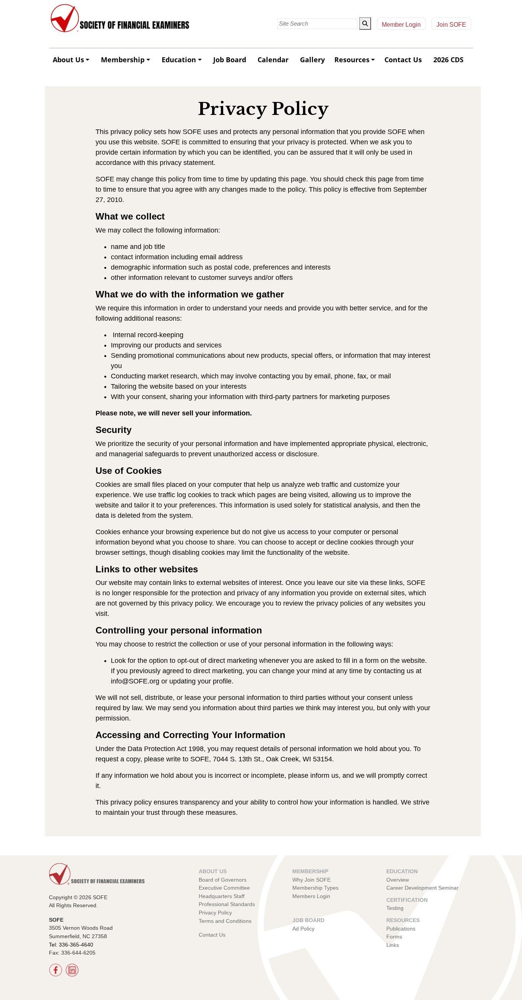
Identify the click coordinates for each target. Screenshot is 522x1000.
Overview (397, 880)
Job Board (229, 59)
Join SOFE (451, 24)
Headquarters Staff (222, 896)
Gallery (312, 59)
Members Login (311, 896)
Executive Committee (224, 888)
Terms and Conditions (225, 921)
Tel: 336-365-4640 (71, 945)
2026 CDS (448, 59)
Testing (395, 908)
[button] (365, 23)
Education (179, 59)
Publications (400, 929)
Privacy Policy (215, 913)
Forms (394, 937)
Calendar (273, 59)
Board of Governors (222, 880)
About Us (68, 59)
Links (392, 945)
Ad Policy (303, 929)
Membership (122, 59)
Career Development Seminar (422, 888)
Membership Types (315, 888)
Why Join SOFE (311, 880)
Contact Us (403, 59)
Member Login (401, 24)
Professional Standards (227, 904)
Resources (352, 59)
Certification (407, 900)
